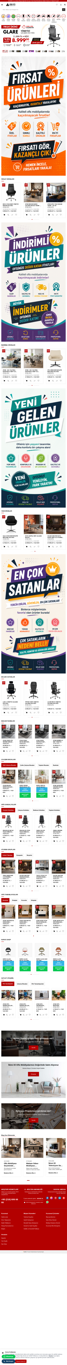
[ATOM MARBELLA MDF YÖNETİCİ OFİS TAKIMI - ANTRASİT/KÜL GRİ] (25, 731)
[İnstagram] (51, 1198)
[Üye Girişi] (61, 4)
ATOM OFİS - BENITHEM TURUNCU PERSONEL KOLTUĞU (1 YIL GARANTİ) (7, 1004)
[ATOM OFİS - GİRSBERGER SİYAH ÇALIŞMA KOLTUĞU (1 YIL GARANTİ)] (25, 995)
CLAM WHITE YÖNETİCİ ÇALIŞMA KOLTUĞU (41, 831)
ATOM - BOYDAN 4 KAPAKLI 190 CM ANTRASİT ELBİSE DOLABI (10, 204)
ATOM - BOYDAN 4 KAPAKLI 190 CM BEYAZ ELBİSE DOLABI (32, 204)
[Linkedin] (59, 1198)
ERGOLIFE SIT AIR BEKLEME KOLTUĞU (33, 702)
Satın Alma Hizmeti (51, 1220)
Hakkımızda (4, 1217)
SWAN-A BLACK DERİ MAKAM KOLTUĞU (7, 831)
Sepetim (3, 1238)
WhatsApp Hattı (8, 968)
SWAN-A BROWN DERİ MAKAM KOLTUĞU (24, 831)
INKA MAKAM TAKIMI (8, 536)
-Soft (24, 1251)
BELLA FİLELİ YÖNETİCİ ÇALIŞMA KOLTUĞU (9, 370)
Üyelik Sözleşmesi (29, 1220)
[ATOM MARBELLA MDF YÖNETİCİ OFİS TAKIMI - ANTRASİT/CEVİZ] (42, 731)
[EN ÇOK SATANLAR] (33, 613)
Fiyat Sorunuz (8, 963)
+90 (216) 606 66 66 (9, 1201)
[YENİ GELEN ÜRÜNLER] (33, 448)
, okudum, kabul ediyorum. (34, 1203)
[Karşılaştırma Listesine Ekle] (12, 214)
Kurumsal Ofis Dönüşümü (53, 1226)
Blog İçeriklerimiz (50, 1217)
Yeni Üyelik (4, 1241)
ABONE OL (40, 1198)
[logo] (10, 4)
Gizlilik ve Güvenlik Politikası (31, 1228)
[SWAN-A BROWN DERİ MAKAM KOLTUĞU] (25, 822)
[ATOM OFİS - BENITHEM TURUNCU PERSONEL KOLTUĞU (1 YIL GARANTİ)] (8, 995)
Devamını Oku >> (8, 1173)
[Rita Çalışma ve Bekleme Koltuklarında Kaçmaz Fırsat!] (33, 36)
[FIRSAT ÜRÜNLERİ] (33, 116)
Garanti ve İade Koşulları (30, 1226)
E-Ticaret (28, 1251)
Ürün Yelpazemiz (6, 1220)
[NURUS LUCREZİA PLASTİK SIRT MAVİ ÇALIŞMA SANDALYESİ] (59, 950)
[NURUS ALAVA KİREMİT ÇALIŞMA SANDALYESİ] (8, 950)
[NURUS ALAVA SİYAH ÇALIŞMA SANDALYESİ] (25, 950)
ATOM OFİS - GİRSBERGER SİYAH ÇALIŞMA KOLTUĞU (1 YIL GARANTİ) (24, 1004)
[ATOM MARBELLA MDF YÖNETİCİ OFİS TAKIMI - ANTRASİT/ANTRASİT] (8, 731)
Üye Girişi (4, 1244)
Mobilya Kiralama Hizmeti (53, 1223)
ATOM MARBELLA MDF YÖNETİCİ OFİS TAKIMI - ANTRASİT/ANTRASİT (8, 741)
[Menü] (2, 4)
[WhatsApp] (47, 1202)
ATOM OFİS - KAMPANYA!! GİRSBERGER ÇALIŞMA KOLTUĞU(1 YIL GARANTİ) (40, 1004)
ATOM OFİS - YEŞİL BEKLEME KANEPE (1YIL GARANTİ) (58, 1004)
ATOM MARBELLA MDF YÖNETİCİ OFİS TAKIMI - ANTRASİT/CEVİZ (41, 741)
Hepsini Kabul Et (20, 1361)
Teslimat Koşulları (28, 1217)
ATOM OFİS (6, 537)
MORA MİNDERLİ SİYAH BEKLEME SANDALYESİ (31, 370)
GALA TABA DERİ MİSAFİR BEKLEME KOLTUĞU (32, 536)
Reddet (51, 1356)
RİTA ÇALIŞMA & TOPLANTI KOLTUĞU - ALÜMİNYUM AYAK (55, 204)
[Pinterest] (55, 1198)
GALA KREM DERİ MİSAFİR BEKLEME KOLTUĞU (54, 536)
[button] (28, 219)
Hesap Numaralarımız (7, 1226)
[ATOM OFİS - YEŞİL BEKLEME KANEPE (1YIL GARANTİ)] (59, 995)
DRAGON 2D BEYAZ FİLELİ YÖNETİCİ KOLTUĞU (54, 702)
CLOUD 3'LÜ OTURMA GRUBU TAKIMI (57, 876)
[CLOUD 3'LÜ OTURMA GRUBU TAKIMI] (59, 867)
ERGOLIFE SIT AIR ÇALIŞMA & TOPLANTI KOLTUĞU (11, 702)
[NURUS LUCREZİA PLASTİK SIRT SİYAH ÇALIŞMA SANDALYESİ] (42, 950)
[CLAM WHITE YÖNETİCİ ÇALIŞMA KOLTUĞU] (42, 822)
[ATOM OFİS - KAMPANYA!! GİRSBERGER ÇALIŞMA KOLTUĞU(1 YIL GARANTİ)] (42, 995)
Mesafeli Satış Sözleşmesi (31, 1223)
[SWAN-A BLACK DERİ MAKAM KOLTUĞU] (8, 822)
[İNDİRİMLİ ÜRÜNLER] (33, 282)
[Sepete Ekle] (4, 214)
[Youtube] (63, 1198)
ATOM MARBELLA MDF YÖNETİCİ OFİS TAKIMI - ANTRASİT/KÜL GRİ (25, 741)
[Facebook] (47, 1198)
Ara (64, 9)
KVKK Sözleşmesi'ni (31, 1202)
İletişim (3, 1228)
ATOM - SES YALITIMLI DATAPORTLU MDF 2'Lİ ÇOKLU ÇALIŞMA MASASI (54, 370)
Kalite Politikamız (6, 1223)
